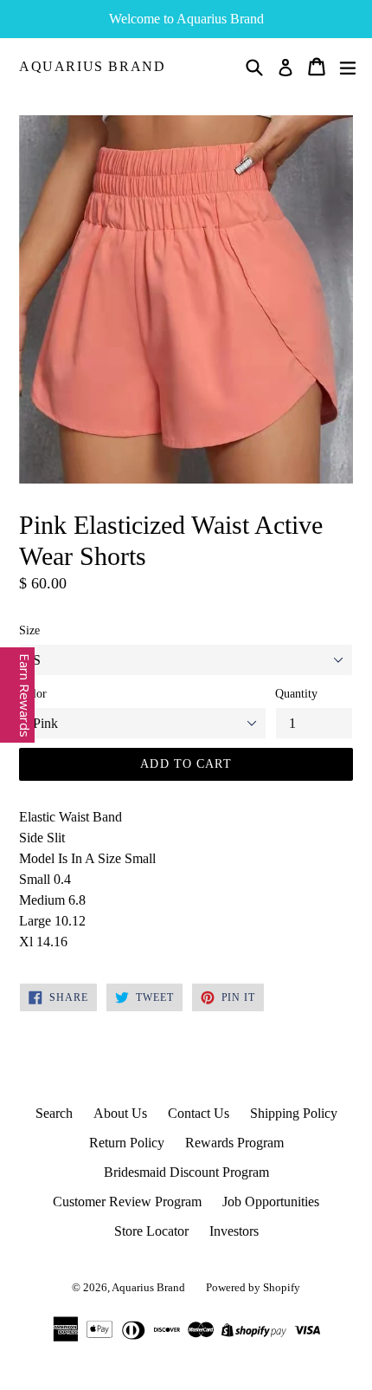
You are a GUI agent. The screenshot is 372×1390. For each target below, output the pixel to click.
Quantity (296, 693)
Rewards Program (234, 1142)
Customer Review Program (127, 1201)
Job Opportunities (270, 1201)
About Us (120, 1113)
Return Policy (126, 1142)
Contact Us (198, 1113)
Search (54, 1113)
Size (29, 630)
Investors (234, 1231)
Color (33, 693)
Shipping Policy (293, 1113)
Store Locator (151, 1231)
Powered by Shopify (253, 1287)
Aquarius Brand (92, 66)
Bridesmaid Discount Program (186, 1172)
